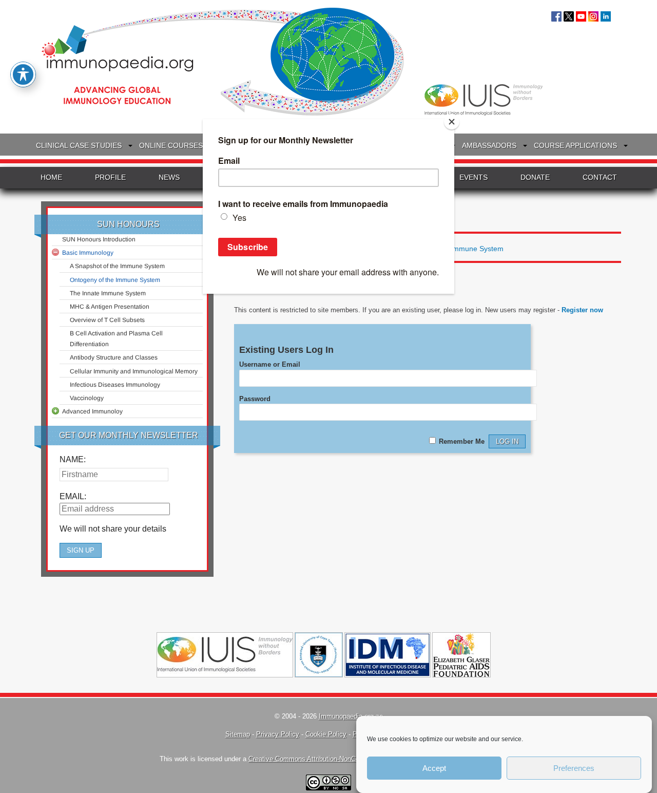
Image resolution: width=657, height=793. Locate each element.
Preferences (573, 768)
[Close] (451, 121)
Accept (434, 768)
